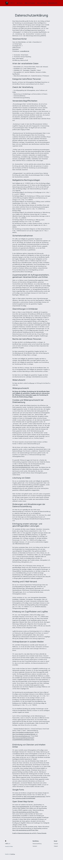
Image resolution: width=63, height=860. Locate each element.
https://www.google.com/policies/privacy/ (34, 796)
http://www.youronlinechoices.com (21, 736)
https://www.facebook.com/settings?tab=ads (23, 734)
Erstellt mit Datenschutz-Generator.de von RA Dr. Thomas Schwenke (29, 833)
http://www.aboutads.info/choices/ (21, 465)
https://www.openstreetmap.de (21, 806)
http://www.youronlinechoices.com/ (21, 467)
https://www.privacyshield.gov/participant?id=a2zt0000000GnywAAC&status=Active (23, 738)
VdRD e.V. (12, 3)
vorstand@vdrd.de (24, 51)
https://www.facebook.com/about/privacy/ (23, 732)
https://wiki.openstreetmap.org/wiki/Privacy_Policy (25, 812)
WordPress (12, 854)
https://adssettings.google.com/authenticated (23, 798)
